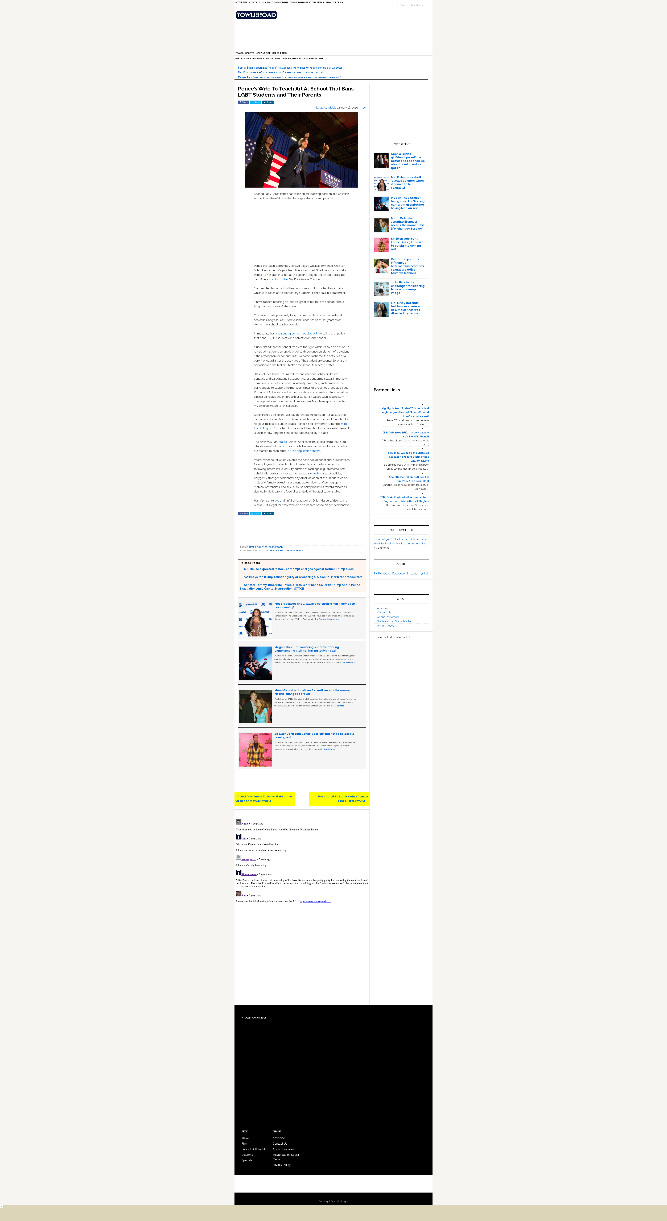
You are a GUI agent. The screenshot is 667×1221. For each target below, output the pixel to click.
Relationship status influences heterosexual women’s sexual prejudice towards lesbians (407, 266)
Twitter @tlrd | (383, 573)
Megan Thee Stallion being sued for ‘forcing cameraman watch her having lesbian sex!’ (289, 77)
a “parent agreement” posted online (298, 333)
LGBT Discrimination (276, 550)
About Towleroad (388, 617)
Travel (245, 1138)
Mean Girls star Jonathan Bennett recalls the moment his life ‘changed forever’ (407, 223)
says (276, 500)
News (252, 547)
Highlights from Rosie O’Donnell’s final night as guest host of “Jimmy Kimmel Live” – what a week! (405, 412)
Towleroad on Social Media (394, 621)
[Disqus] (301, 861)
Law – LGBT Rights (253, 1149)
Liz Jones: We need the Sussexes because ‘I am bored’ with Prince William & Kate (408, 457)
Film (244, 1143)
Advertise (383, 608)
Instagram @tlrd (417, 573)
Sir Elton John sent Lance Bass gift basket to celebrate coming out (408, 244)
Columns (247, 1154)
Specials (246, 1160)
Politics (262, 547)
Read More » (333, 619)
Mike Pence (296, 550)
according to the (276, 279)
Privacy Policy (385, 625)
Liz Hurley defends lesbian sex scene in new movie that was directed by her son (405, 308)
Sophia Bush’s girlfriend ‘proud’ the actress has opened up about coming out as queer (290, 67)
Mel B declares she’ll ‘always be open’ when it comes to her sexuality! (280, 72)
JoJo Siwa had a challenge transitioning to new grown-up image (408, 288)
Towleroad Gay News (334, 15)
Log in (344, 1201)
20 (364, 107)
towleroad (275, 547)
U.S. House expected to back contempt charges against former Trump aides (299, 569)
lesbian (318, 473)
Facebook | (399, 573)
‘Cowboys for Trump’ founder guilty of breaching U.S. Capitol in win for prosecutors (303, 577)
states (283, 442)
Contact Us (384, 612)
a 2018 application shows (304, 451)
